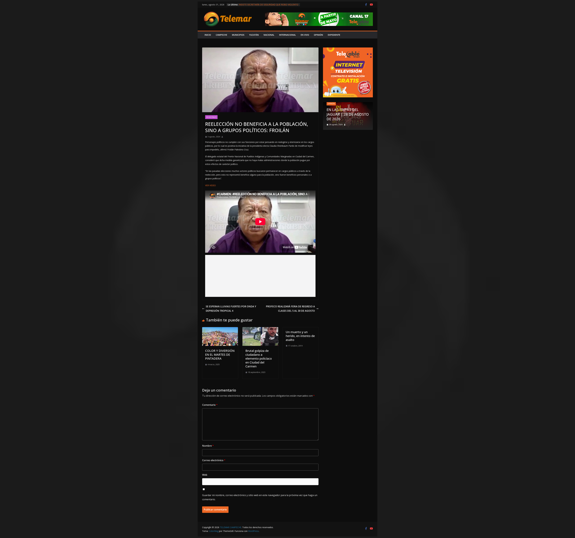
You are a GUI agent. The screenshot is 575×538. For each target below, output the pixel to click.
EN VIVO (305, 34)
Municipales (211, 117)
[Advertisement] (260, 276)
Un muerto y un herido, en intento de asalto (300, 336)
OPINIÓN (318, 34)
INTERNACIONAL (287, 34)
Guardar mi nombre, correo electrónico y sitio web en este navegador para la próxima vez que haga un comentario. (259, 497)
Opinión (331, 103)
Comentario (210, 404)
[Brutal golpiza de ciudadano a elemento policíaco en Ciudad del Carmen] (260, 329)
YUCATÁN (254, 34)
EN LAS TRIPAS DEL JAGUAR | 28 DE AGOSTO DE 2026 (348, 114)
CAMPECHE (221, 34)
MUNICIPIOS (238, 34)
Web (204, 474)
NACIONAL (269, 34)
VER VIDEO (210, 185)
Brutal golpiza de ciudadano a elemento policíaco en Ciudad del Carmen (258, 358)
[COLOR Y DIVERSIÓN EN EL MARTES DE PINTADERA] (220, 329)
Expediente (334, 34)
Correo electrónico (213, 460)
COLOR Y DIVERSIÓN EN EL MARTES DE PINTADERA (219, 355)
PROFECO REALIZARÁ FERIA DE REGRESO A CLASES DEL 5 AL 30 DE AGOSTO (290, 308)
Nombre (208, 445)
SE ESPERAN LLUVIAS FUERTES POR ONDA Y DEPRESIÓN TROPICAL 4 (231, 308)
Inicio (208, 34)
